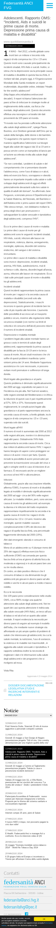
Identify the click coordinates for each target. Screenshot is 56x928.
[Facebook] (26, 914)
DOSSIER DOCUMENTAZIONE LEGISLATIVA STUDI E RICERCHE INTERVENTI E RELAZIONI (26, 690)
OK (44, 919)
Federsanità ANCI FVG (18, 5)
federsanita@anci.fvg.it (21, 900)
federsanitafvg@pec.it (20, 907)
